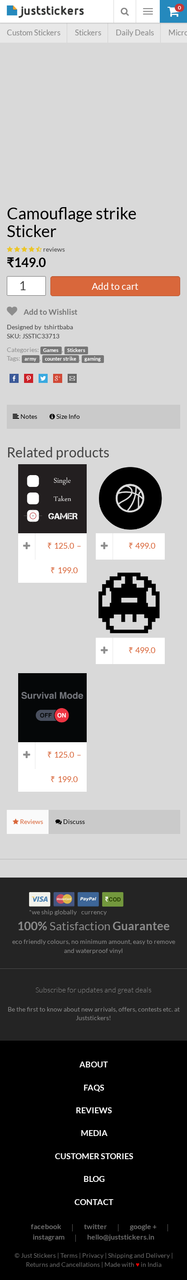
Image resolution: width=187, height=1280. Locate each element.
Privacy (92, 1255)
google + (143, 1226)
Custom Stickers (33, 32)
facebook (46, 1226)
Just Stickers (45, 12)
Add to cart (115, 286)
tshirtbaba (58, 327)
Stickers (88, 32)
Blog (94, 1179)
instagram (48, 1236)
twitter (95, 1226)
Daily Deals (135, 32)
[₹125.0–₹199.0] (52, 528)
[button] (173, 11)
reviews (54, 249)
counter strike (60, 359)
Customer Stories (94, 1156)
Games (51, 350)
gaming (92, 359)
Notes (28, 416)
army (30, 359)
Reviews (94, 1110)
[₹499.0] (130, 528)
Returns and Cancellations (63, 1264)
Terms (69, 1255)
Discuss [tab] (73, 821)
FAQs (94, 1087)
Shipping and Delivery (139, 1255)
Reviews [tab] (31, 821)
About (93, 1064)
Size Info (67, 416)
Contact (93, 1202)
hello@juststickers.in (120, 1236)
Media (94, 1133)
